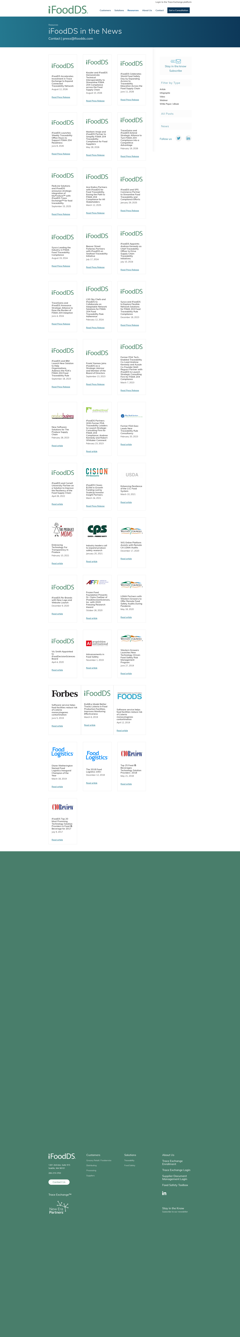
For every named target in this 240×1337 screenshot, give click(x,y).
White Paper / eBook (169, 104)
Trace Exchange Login (176, 1170)
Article (163, 89)
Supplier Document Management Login (174, 1177)
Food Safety (129, 1165)
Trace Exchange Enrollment (172, 1162)
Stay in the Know (173, 1208)
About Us (168, 1154)
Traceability (129, 1160)
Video (162, 96)
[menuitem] (173, 2)
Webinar (164, 100)
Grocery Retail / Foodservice (98, 1160)
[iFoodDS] (68, 10)
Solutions (130, 1154)
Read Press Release (61, 97)
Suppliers (90, 1175)
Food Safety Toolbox (175, 1185)
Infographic (165, 93)
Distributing (91, 1165)
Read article (57, 446)
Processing (91, 1170)
